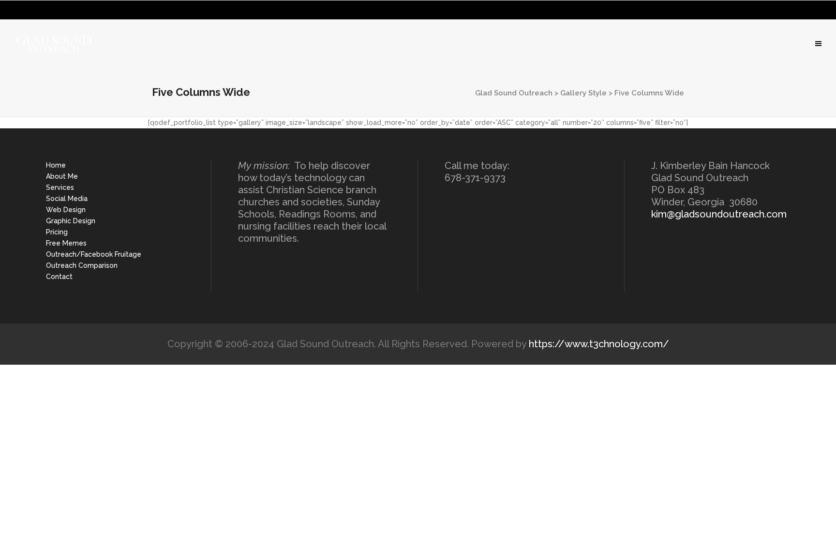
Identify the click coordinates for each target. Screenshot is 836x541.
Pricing (57, 232)
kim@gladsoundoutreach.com (719, 214)
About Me (62, 176)
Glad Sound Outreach (513, 93)
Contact (59, 276)
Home (56, 165)
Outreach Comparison (82, 265)
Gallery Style (583, 93)
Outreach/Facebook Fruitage (93, 254)
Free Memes (66, 243)
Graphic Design (70, 221)
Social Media (67, 198)
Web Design (66, 210)
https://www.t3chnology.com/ (599, 344)
